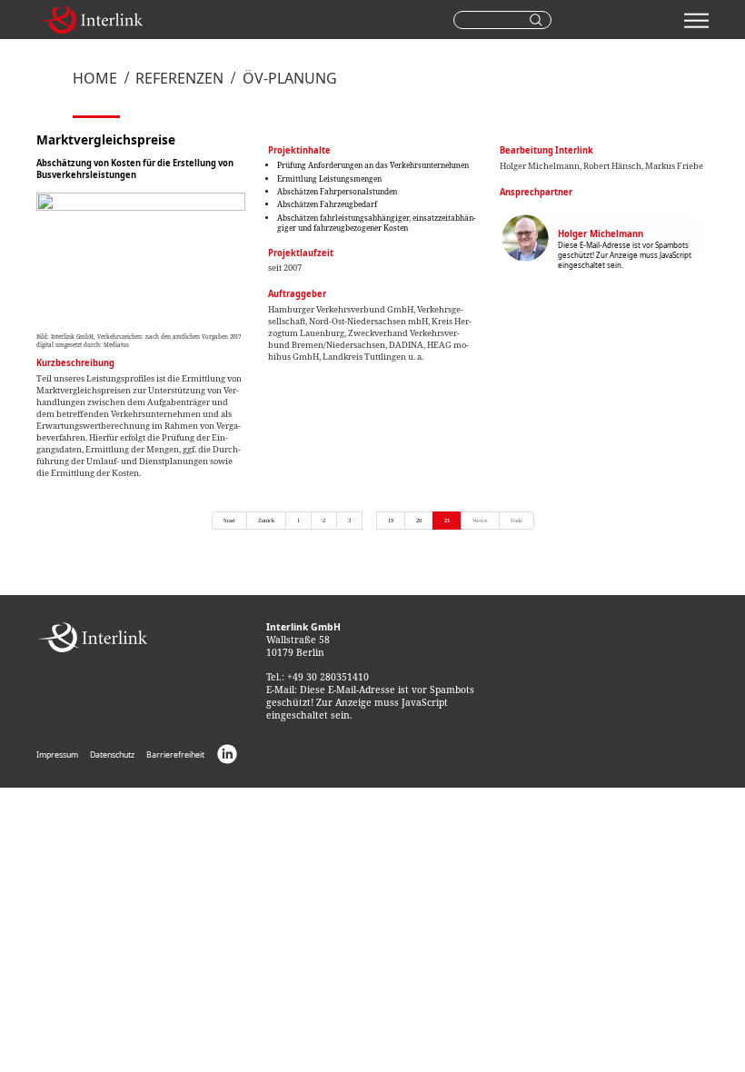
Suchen (539, 19)
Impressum (57, 755)
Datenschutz (112, 755)
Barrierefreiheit (175, 755)
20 (419, 520)
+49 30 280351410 (328, 676)
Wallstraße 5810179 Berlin (303, 639)
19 (390, 520)
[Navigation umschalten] (696, 19)
